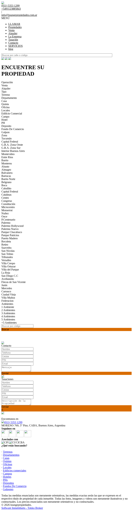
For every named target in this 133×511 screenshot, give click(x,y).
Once (4, 216)
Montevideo (8, 154)
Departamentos (11, 454)
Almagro (6, 169)
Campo (5, 116)
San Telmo (7, 253)
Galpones (8, 489)
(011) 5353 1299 (13, 422)
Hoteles (7, 476)
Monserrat (6, 210)
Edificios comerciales (14, 470)
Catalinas (6, 194)
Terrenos (7, 451)
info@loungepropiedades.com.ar (19, 15)
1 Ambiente (7, 307)
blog (10, 49)
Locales (5, 110)
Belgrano (6, 182)
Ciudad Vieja (8, 294)
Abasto (5, 166)
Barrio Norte (8, 179)
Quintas (7, 461)
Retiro (4, 244)
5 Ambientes (8, 319)
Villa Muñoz (8, 297)
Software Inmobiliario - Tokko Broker (22, 507)
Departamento (9, 97)
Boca (4, 185)
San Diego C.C (9, 275)
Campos (7, 473)
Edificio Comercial (11, 113)
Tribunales (7, 257)
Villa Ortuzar (8, 266)
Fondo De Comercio (12, 129)
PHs (5, 479)
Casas (6, 458)
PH (3, 122)
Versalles (6, 260)
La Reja (5, 272)
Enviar (5, 373)
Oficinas (7, 464)
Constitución (8, 204)
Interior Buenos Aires (13, 150)
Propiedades (15, 27)
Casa (4, 101)
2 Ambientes (8, 310)
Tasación (13, 39)
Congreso (6, 200)
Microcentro (8, 207)
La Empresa (14, 36)
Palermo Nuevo (10, 228)
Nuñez (5, 213)
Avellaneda (7, 278)
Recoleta (6, 241)
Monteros (6, 163)
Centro (5, 197)
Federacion (7, 300)
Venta (11, 30)
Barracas (6, 175)
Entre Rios (7, 157)
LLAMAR (14, 24)
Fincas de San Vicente (13, 282)
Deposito (6, 125)
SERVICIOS (15, 45)
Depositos (8, 483)
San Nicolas (8, 250)
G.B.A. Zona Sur (10, 147)
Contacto (13, 42)
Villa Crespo (8, 263)
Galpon (5, 132)
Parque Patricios (10, 235)
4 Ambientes (8, 316)
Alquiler (12, 33)
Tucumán (6, 138)
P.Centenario (8, 219)
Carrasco (6, 291)
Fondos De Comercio (14, 486)
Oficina (5, 107)
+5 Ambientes (9, 322)
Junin (4, 285)
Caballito (6, 188)
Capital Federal (9, 141)
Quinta (5, 104)
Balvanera (6, 172)
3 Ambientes (8, 313)
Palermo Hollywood (12, 225)
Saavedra (6, 247)
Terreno (5, 94)
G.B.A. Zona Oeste (12, 144)
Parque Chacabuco (11, 232)
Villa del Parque (10, 269)
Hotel (4, 119)
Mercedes (6, 288)
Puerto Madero (9, 238)
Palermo (5, 222)
